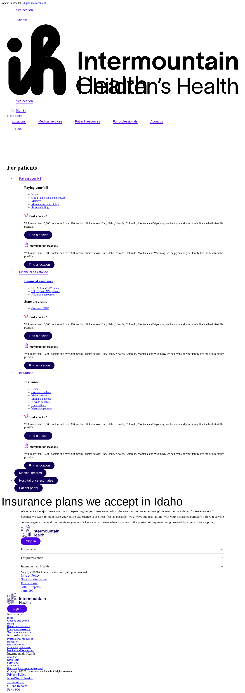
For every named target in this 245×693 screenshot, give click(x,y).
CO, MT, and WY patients (46, 288)
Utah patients (38, 405)
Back (18, 129)
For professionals (125, 121)
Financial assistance (33, 272)
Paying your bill (30, 178)
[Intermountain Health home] (122, 60)
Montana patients (41, 398)
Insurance (26, 373)
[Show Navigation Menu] (35, 20)
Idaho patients (39, 395)
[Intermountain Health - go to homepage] (40, 535)
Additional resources (43, 294)
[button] (31, 541)
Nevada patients (40, 401)
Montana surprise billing (45, 204)
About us (156, 121)
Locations (19, 121)
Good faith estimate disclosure (48, 197)
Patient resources (87, 121)
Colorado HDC (40, 308)
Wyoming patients (41, 408)
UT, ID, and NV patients (45, 291)
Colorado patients (41, 392)
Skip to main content (34, 2)
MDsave (36, 200)
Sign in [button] (21, 110)
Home (34, 194)
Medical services (50, 121)
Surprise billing (40, 207)
